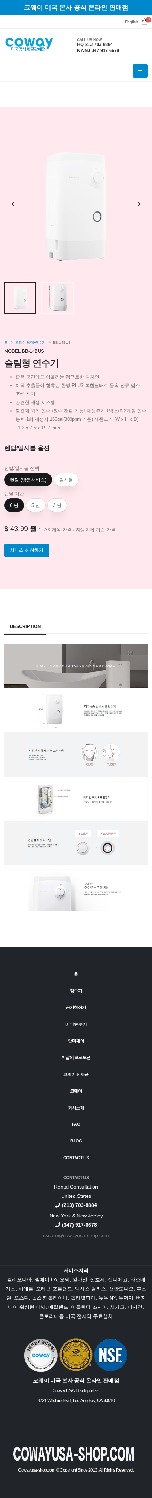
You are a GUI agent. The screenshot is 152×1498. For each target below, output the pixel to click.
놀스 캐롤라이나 (50, 1298)
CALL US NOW (89, 40)
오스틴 (21, 1298)
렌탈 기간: (14, 493)
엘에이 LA (46, 1279)
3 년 (57, 505)
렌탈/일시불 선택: (22, 468)
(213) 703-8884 (78, 1205)
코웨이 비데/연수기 (30, 342)
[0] (144, 21)
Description (25, 626)
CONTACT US (76, 1177)
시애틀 (25, 1288)
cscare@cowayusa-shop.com (76, 1235)
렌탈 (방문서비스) (28, 480)
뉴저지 (125, 1298)
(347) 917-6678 (78, 1225)
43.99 (19, 529)
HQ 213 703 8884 (95, 44)
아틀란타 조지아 (89, 1307)
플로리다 (49, 1316)
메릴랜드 (58, 1307)
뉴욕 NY (107, 1298)
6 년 (14, 505)
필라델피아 (83, 1298)
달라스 (98, 1288)
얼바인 (79, 1279)
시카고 (117, 1307)
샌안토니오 (121, 1288)
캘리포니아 (19, 1279)
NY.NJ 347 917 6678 (98, 50)
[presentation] (13, 204)
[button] (132, 22)
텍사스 (83, 1288)
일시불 (66, 480)
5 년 (35, 505)
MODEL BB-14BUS (24, 351)
